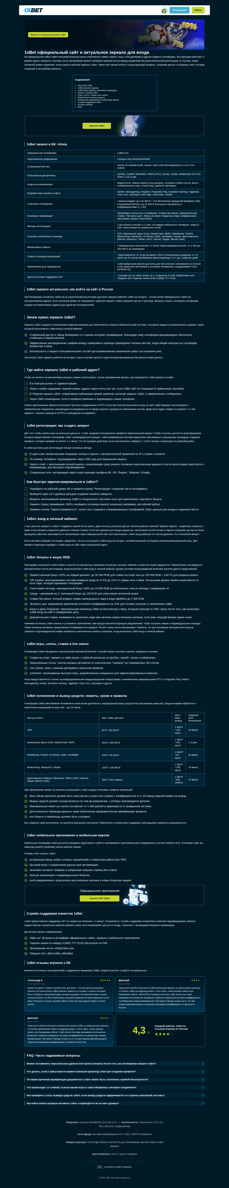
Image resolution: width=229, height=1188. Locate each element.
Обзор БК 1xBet (85, 85)
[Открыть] (164, 10)
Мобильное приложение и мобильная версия (98, 100)
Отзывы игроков (85, 104)
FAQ (80, 107)
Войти (198, 10)
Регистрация (179, 10)
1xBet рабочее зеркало (88, 88)
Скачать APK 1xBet (99, 898)
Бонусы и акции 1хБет (88, 93)
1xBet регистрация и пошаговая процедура (97, 90)
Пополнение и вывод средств (91, 97)
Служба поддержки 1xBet (89, 102)
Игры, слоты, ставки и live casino (93, 95)
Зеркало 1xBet (96, 126)
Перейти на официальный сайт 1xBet (48, 35)
